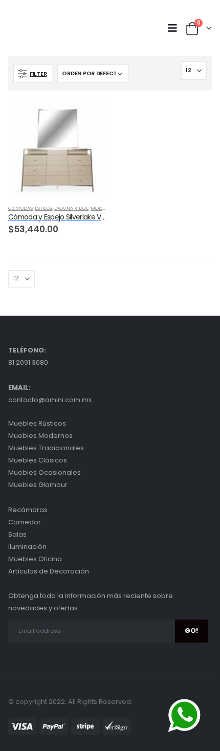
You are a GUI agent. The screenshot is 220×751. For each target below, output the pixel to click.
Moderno (103, 208)
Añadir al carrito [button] (89, 115)
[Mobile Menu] (175, 28)
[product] (57, 147)
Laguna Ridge (71, 208)
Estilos (43, 208)
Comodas (20, 208)
